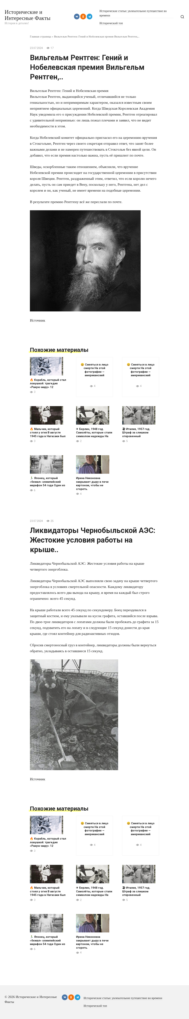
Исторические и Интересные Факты (27, 15)
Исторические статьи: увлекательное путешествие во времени (123, 998)
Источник (37, 320)
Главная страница (40, 36)
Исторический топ (111, 23)
